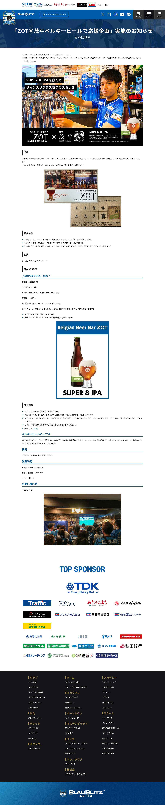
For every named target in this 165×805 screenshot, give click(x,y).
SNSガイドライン (35, 702)
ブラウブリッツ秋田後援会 (75, 774)
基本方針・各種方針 (72, 728)
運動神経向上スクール (110, 728)
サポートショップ (72, 718)
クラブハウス (33, 687)
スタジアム (73, 693)
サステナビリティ (77, 723)
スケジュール (107, 707)
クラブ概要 (32, 682)
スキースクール (108, 733)
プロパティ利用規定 (35, 692)
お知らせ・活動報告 (109, 743)
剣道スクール (107, 738)
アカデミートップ (109, 682)
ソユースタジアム (72, 697)
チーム (71, 677)
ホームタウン (74, 713)
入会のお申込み (108, 748)
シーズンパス (33, 733)
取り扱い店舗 (70, 753)
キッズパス (32, 738)
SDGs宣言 (69, 733)
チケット (35, 723)
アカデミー (110, 677)
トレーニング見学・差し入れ (76, 687)
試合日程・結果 (108, 702)
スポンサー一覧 (102, 5)
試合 (32, 713)
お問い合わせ (33, 707)
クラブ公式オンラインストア (76, 743)
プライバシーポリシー (36, 697)
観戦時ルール (70, 702)
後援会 (71, 769)
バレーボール (107, 718)
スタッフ (105, 697)
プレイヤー (106, 692)
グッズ (71, 739)
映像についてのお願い (73, 707)
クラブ (34, 677)
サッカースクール (109, 723)
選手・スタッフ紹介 (72, 682)
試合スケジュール (35, 718)
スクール (109, 713)
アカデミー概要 (108, 687)
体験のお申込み (108, 753)
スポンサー (36, 744)
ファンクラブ (74, 759)
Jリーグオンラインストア (75, 748)
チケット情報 (33, 728)
